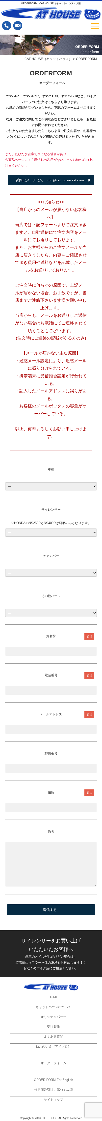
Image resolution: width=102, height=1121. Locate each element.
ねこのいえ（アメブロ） (53, 1046)
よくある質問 (53, 1036)
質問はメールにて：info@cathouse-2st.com (50, 180)
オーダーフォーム (53, 1063)
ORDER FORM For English (53, 1080)
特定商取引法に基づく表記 (53, 1090)
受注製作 (53, 1027)
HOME (53, 997)
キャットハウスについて (53, 1007)
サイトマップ (53, 1099)
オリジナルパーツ (53, 1017)
